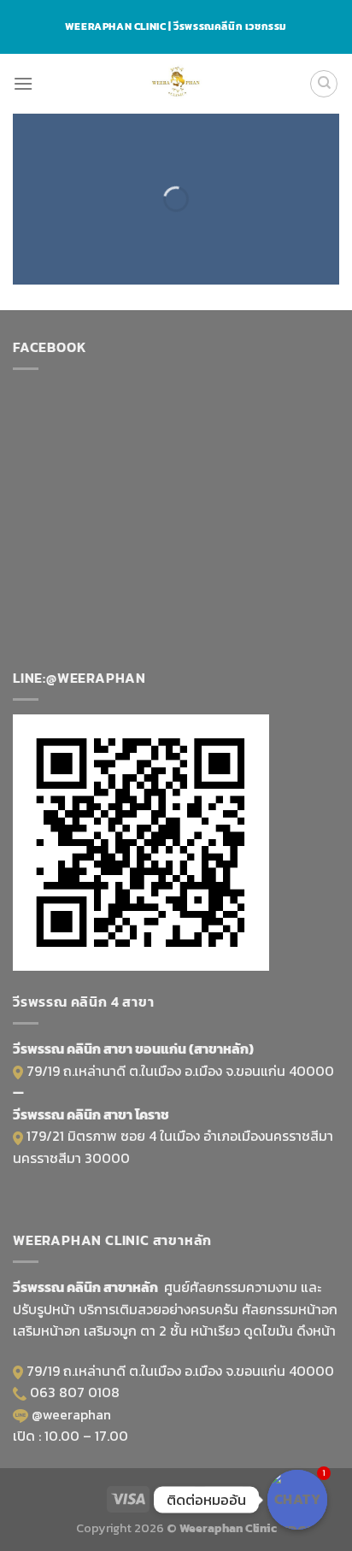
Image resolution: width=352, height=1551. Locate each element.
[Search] (323, 83)
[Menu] (23, 83)
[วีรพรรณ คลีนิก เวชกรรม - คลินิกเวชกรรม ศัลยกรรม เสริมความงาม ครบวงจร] (176, 84)
